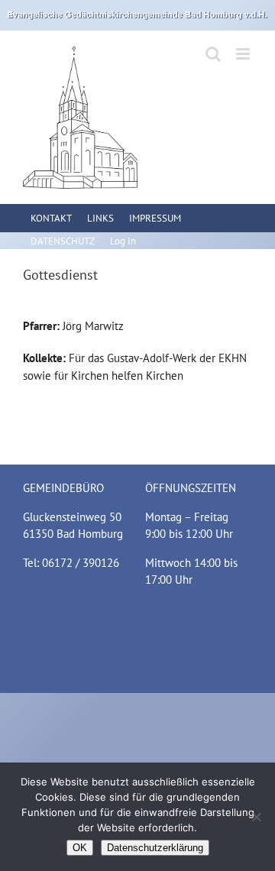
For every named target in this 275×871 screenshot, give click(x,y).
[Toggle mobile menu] (244, 54)
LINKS (100, 218)
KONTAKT (51, 218)
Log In (123, 241)
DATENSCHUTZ (63, 241)
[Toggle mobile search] (213, 54)
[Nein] (256, 816)
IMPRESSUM (155, 218)
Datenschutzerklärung (155, 847)
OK (80, 847)
